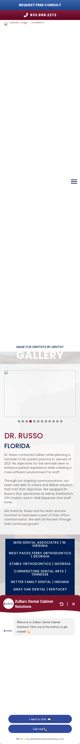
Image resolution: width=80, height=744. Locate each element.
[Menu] (74, 181)
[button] (40, 347)
